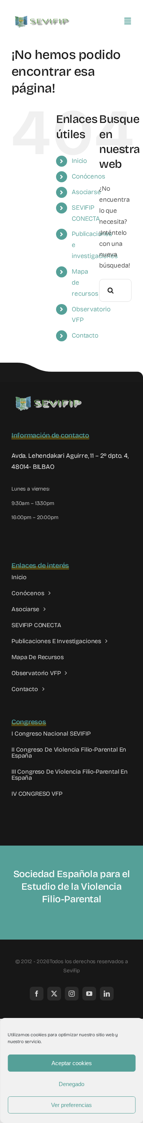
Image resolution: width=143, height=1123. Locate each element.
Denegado (71, 1084)
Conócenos (88, 176)
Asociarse (86, 192)
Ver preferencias (71, 1105)
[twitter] (54, 993)
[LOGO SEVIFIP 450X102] (42, 17)
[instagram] (72, 993)
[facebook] (36, 993)
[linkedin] (107, 993)
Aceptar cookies (71, 1063)
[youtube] (89, 993)
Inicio (79, 161)
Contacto (85, 335)
